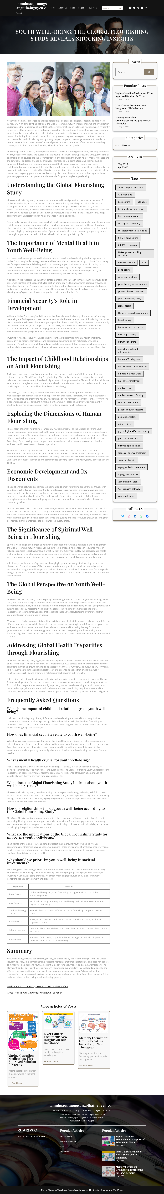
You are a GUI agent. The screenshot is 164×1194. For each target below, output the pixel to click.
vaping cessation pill (128, 474)
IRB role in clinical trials (129, 373)
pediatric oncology (127, 416)
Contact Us (65, 1151)
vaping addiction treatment (131, 467)
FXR (144, 262)
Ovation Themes (100, 1190)
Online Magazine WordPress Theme (57, 1190)
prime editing (124, 424)
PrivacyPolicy (66, 1136)
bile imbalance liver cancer (131, 209)
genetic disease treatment (131, 291)
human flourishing (127, 341)
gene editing (124, 269)
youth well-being (126, 496)
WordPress (117, 1190)
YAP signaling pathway (129, 488)
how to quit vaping (127, 334)
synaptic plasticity (127, 460)
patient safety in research (131, 409)
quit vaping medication (129, 445)
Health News (124, 145)
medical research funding (130, 395)
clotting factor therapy (129, 223)
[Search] (119, 7)
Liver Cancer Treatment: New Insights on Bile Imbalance (130, 107)
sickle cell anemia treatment (132, 452)
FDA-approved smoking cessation (129, 254)
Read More (17, 1083)
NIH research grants (128, 402)
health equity (124, 320)
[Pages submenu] (85, 7)
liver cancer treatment (129, 380)
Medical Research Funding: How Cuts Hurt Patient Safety (37, 986)
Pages (81, 8)
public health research (129, 438)
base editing (124, 201)
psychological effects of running (133, 431)
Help (62, 1146)
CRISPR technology (127, 245)
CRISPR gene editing (128, 237)
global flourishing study (129, 298)
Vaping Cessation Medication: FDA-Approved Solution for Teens (134, 95)
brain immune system (129, 216)
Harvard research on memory (133, 312)
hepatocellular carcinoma (130, 327)
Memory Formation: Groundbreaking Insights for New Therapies (133, 120)
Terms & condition (68, 1141)
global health (124, 305)
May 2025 (123, 164)
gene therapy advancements (132, 284)
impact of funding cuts (129, 359)
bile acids (142, 201)
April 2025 (123, 167)
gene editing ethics (127, 276)
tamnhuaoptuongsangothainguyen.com (31, 8)
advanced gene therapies (130, 187)
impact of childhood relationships (128, 350)
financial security (126, 262)
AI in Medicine (125, 194)
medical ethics (125, 388)
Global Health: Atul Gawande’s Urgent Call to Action (34, 992)
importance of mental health (132, 366)
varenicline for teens (128, 481)
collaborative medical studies (132, 230)
